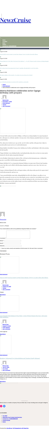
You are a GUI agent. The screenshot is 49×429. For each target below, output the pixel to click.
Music (4, 43)
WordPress (9, 428)
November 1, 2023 (7, 101)
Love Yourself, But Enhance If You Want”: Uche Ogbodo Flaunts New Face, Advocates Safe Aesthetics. (23, 316)
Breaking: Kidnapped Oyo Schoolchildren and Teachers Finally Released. (20, 358)
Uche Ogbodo (6, 327)
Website (2, 246)
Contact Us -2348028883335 (9, 46)
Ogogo (4, 104)
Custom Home (6, 420)
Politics (4, 44)
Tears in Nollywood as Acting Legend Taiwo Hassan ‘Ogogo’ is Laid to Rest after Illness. (19, 54)
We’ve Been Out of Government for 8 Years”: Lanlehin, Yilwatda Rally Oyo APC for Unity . (19, 68)
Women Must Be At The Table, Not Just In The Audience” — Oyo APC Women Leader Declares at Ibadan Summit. (24, 61)
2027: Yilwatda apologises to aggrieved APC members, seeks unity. (14, 82)
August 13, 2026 (7, 326)
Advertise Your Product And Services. (12, 417)
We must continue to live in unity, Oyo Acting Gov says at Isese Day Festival (16, 75)
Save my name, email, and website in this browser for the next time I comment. (22, 248)
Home (4, 40)
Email (2, 243)
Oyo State (5, 369)
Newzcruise (6, 100)
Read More (3, 294)
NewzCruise (15, 20)
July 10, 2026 (6, 367)
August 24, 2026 (7, 286)
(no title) (5, 416)
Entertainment (6, 103)
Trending (5, 41)
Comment (3, 238)
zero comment (6, 106)
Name (2, 240)
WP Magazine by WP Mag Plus (21, 428)
